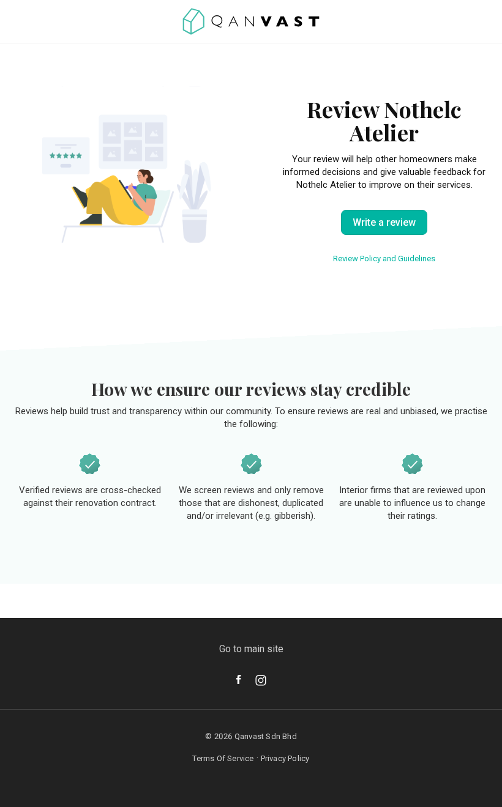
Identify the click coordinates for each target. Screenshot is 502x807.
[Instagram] (260, 680)
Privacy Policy (285, 758)
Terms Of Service (222, 758)
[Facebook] (238, 679)
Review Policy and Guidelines (384, 258)
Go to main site (251, 649)
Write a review (384, 222)
